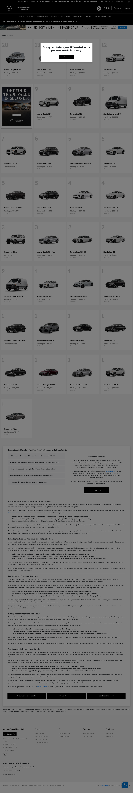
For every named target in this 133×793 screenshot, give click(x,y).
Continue (66, 57)
